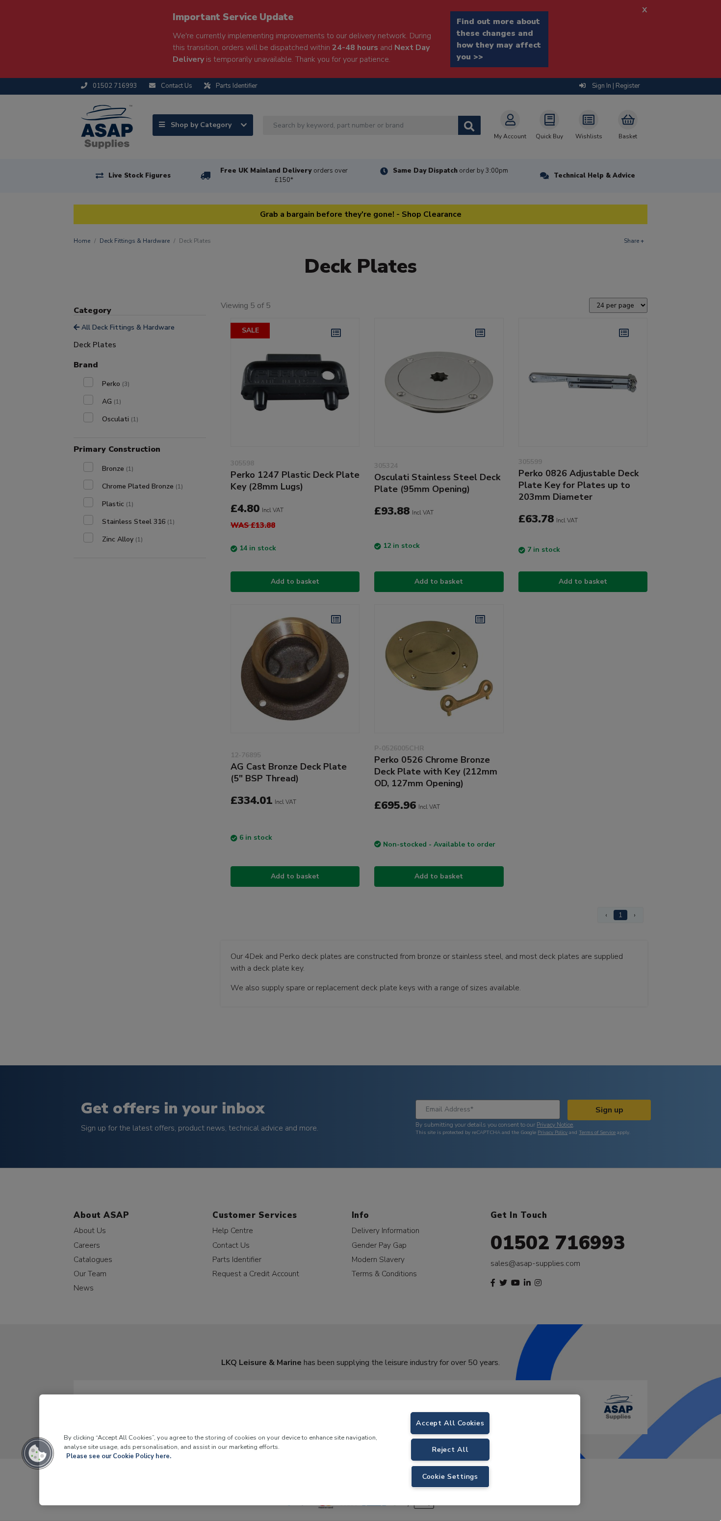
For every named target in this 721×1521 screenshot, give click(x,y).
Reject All (450, 1449)
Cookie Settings (450, 1476)
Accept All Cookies (450, 1423)
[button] (37, 1453)
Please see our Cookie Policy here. (118, 1456)
